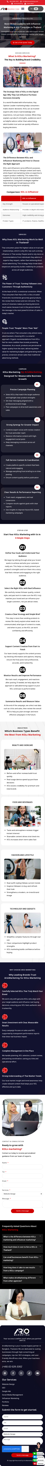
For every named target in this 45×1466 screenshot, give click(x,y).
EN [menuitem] (36, 9)
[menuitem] (31, 8)
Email (4, 1181)
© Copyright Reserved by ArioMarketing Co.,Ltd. (22, 1461)
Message (6, 1198)
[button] (22, 8)
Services (5, 1190)
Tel (3, 1172)
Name (4, 1163)
